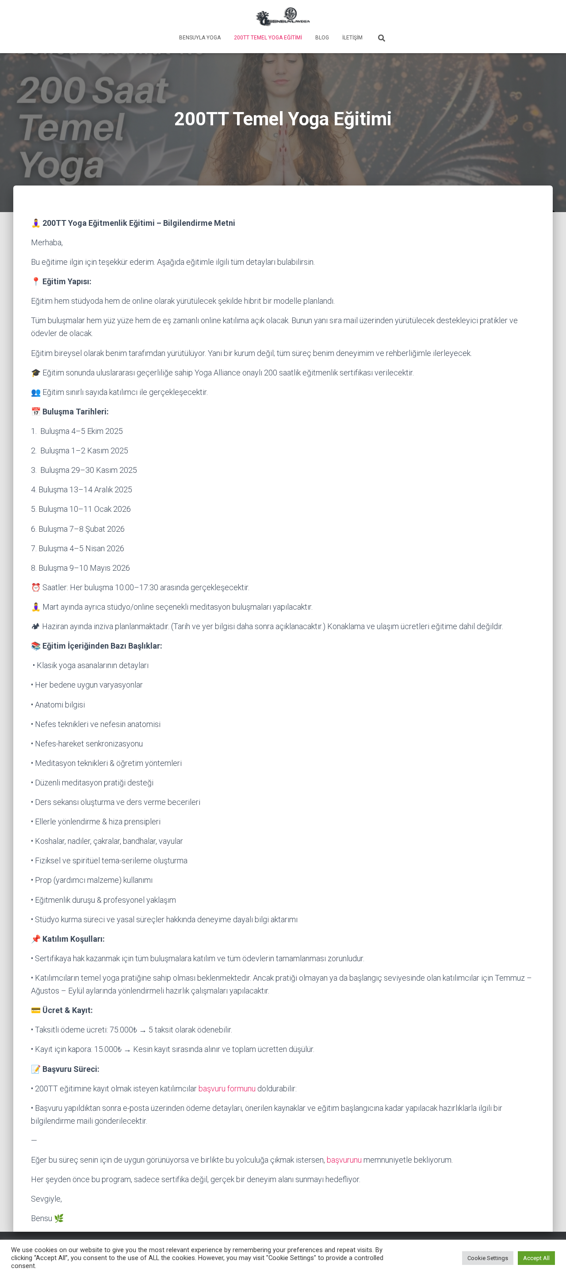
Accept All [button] (536, 1258)
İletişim (352, 38)
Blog (322, 38)
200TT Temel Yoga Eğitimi (268, 38)
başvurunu (344, 1159)
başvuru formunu (227, 1088)
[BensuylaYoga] (283, 15)
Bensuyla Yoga (200, 38)
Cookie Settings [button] (487, 1258)
